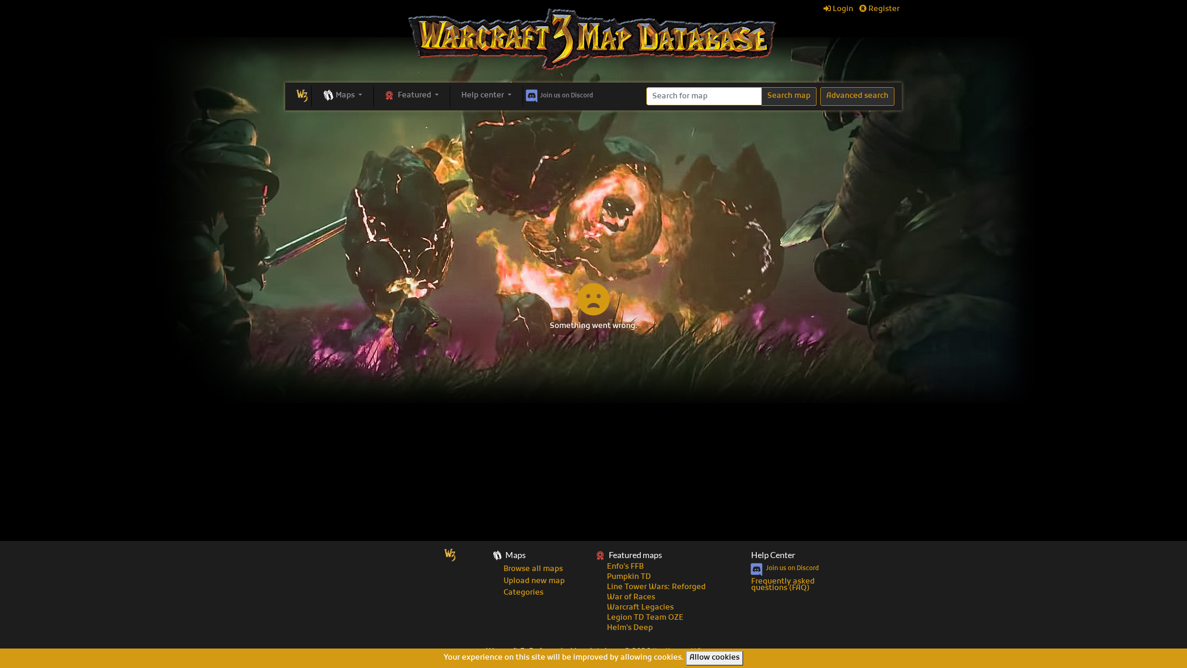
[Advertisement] (593, 180)
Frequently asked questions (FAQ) (783, 585)
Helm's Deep (630, 628)
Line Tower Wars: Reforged (656, 587)
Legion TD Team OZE (645, 618)
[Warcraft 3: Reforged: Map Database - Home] (593, 39)
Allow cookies (714, 657)
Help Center (773, 555)
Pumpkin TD (629, 577)
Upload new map (534, 581)
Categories (523, 592)
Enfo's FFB (625, 567)
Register (883, 9)
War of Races (631, 597)
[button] (342, 96)
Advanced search (857, 96)
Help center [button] (483, 95)
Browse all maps (533, 569)
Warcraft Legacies (640, 607)
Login (842, 9)
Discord (566, 96)
